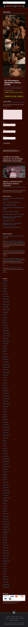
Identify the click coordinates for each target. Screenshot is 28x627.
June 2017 (5, 568)
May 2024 (5, 351)
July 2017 (5, 566)
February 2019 (6, 516)
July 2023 (5, 377)
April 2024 (5, 354)
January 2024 (5, 361)
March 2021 (5, 451)
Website (4, 136)
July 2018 (5, 534)
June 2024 (5, 348)
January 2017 (5, 581)
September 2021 (6, 435)
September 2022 (6, 403)
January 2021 (5, 456)
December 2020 (6, 458)
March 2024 (5, 356)
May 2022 (5, 414)
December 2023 (6, 364)
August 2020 (5, 469)
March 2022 (5, 419)
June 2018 (5, 537)
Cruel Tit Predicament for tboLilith (9, 204)
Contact (7, 618)
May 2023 (5, 382)
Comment (5, 108)
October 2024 (5, 338)
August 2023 (5, 375)
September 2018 (6, 529)
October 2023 (5, 369)
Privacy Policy (14, 618)
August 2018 (5, 532)
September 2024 (6, 341)
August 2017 (5, 563)
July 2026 (5, 283)
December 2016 (6, 584)
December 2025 (6, 301)
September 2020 (6, 466)
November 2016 (6, 587)
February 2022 (6, 422)
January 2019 (5, 519)
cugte (4, 236)
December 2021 (6, 427)
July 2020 (5, 471)
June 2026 (5, 286)
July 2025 (5, 314)
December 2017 (6, 553)
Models (13, 616)
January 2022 (5, 424)
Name (4, 122)
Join (17, 616)
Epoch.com (15, 603)
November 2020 (6, 461)
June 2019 (5, 505)
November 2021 (6, 430)
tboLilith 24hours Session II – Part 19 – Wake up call (13, 214)
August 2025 (5, 312)
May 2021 (5, 445)
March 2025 (5, 325)
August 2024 (5, 343)
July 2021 (5, 440)
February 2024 (6, 359)
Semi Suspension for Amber (8, 220)
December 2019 (6, 490)
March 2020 (5, 482)
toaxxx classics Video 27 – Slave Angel (11, 211)
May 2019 (5, 508)
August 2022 (5, 406)
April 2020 (5, 479)
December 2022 (6, 396)
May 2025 (5, 320)
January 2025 (5, 330)
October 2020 (5, 464)
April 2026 (5, 291)
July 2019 (5, 503)
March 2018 (5, 545)
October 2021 (5, 432)
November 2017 (6, 555)
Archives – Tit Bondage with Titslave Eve (11, 202)
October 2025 (5, 307)
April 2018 (5, 542)
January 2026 (5, 299)
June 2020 (5, 474)
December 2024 (6, 333)
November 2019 (6, 492)
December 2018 (6, 521)
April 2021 (5, 448)
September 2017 (6, 560)
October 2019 (5, 495)
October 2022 (5, 401)
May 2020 (5, 477)
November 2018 (6, 524)
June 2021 (5, 443)
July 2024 (5, 346)
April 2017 (5, 574)
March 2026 (5, 293)
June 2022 (5, 411)
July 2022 (5, 409)
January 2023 (5, 393)
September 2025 (6, 309)
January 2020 (5, 487)
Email (4, 129)
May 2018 (5, 540)
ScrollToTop (14, 612)
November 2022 (6, 398)
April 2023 (5, 385)
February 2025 (6, 327)
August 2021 (5, 437)
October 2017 (5, 558)
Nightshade (18, 88)
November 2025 (6, 304)
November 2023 (6, 367)
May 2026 (5, 288)
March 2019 (5, 513)
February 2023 (6, 390)
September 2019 (6, 498)
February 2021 (6, 453)
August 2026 (5, 280)
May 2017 (5, 571)
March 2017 (5, 576)
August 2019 (5, 500)
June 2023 (5, 380)
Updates (13, 87)
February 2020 (6, 485)
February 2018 (6, 547)
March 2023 (5, 388)
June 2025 (5, 317)
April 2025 (5, 322)
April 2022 (5, 416)
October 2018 (5, 526)
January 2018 (5, 550)
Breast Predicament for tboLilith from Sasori (11, 227)
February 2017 (6, 579)
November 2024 (6, 335)
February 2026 (6, 296)
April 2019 (5, 511)
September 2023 (6, 372)
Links (21, 616)
